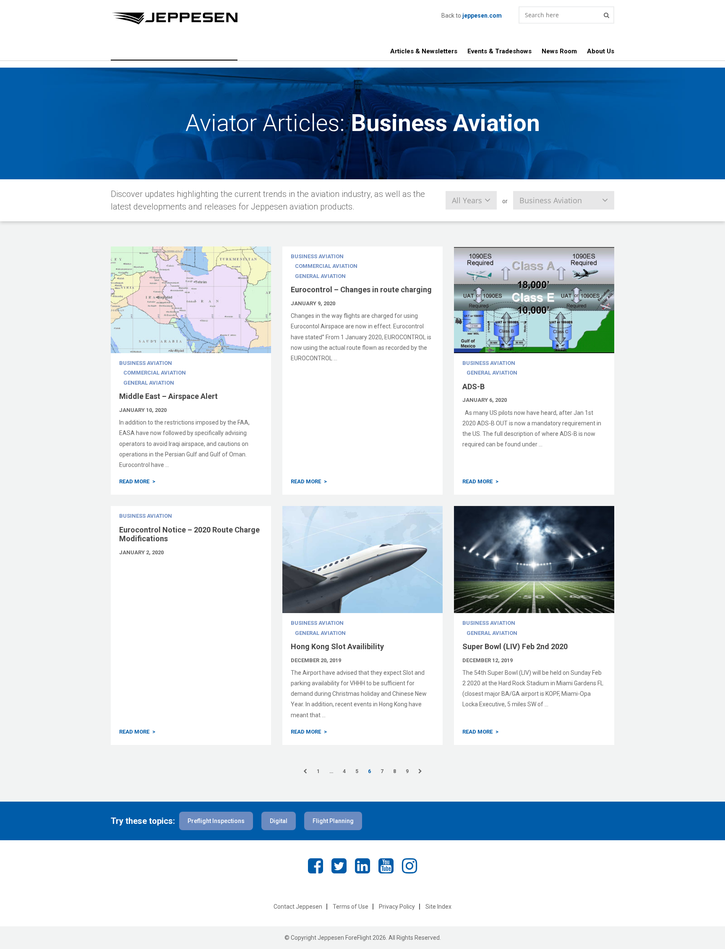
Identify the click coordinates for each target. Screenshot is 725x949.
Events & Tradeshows (499, 51)
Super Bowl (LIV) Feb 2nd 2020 (515, 646)
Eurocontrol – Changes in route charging (361, 289)
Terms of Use (350, 907)
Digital (278, 821)
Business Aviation (145, 363)
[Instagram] (409, 866)
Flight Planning (333, 821)
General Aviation (148, 383)
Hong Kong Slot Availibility (337, 646)
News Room (559, 51)
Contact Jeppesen (298, 907)
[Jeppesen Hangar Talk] (276, 18)
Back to (471, 15)
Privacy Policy (397, 907)
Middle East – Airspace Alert (168, 396)
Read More (134, 481)
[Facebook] (315, 866)
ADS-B (473, 386)
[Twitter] (339, 866)
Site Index (438, 907)
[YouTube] (386, 866)
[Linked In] (362, 866)
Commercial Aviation (154, 373)
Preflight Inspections (216, 821)
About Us (600, 51)
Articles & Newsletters (423, 51)
